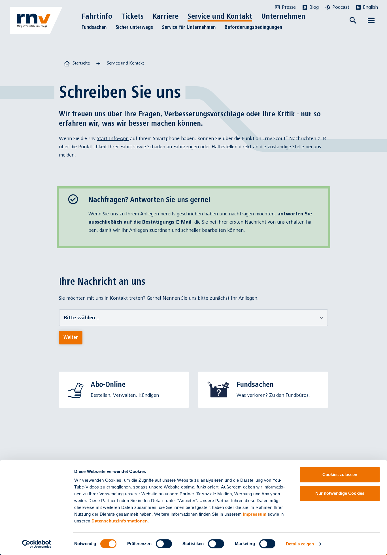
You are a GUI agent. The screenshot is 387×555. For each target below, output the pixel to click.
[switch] (164, 543)
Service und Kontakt (220, 16)
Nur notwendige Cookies (339, 493)
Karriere (165, 16)
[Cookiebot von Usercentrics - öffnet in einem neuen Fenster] (36, 544)
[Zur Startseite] (36, 20)
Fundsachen (94, 27)
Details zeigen (300, 543)
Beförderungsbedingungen (253, 27)
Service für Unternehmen (189, 27)
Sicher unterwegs (134, 27)
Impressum (255, 514)
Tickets (132, 16)
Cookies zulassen (339, 474)
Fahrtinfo (97, 16)
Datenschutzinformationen (120, 520)
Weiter (70, 337)
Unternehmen (283, 16)
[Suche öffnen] (353, 20)
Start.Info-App (113, 139)
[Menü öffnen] (371, 20)
